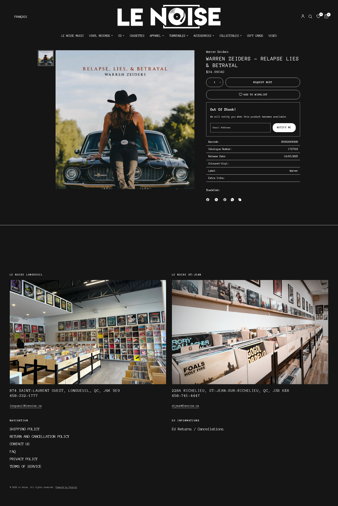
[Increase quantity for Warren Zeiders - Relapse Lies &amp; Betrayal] (220, 82)
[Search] (310, 16)
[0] (325, 16)
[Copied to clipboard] (240, 199)
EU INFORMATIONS (186, 420)
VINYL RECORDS (99, 36)
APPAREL (155, 36)
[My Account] (303, 16)
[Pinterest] (225, 199)
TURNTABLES (177, 36)
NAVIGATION (19, 420)
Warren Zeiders (217, 52)
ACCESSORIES (202, 36)
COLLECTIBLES (229, 36)
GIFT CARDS (255, 36)
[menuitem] (72, 35)
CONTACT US (20, 444)
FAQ (13, 451)
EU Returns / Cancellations (198, 429)
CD (119, 36)
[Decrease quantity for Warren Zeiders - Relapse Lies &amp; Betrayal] (209, 82)
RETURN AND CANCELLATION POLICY (39, 436)
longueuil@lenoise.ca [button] (26, 405)
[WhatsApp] (233, 199)
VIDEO (273, 36)
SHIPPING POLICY (25, 429)
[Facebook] (208, 199)
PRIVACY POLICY (24, 459)
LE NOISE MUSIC (72, 36)
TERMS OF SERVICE (25, 466)
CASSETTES (137, 36)
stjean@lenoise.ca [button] (185, 405)
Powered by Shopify (66, 487)
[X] (217, 199)
